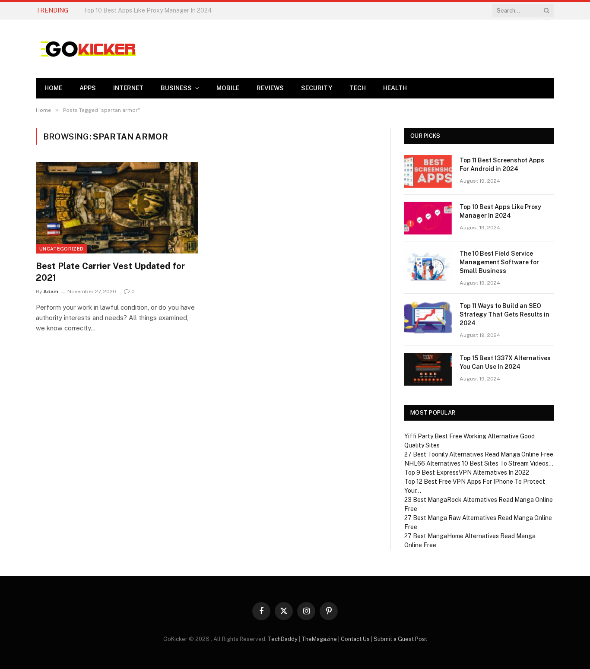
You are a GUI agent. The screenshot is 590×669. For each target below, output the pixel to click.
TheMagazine (319, 639)
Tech (357, 88)
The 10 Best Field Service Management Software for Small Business (499, 262)
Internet (128, 88)
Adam (50, 292)
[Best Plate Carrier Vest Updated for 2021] (117, 208)
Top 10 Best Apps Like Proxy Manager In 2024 (147, 10)
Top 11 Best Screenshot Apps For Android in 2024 (502, 164)
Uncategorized (61, 248)
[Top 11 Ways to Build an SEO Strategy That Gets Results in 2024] (428, 317)
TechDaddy (283, 639)
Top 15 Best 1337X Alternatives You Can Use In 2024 (505, 362)
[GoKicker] (87, 49)
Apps (87, 88)
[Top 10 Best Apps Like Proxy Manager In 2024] (428, 218)
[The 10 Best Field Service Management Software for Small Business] (428, 264)
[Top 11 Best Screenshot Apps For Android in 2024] (428, 171)
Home (53, 88)
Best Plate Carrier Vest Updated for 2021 (110, 272)
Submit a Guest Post (400, 639)
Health (395, 88)
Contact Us (355, 639)
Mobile (227, 88)
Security (316, 88)
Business (176, 88)
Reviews (270, 88)
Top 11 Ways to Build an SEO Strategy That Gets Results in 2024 (504, 314)
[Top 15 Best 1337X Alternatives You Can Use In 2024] (428, 369)
